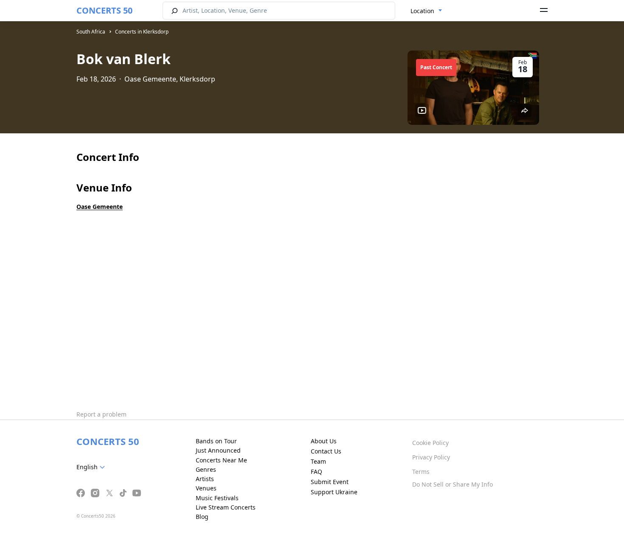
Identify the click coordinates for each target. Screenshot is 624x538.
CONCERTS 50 (104, 10)
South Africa (90, 31)
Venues (206, 488)
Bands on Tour (216, 441)
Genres (206, 469)
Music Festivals (217, 498)
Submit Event (330, 482)
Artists (205, 479)
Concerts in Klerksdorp (142, 31)
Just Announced (218, 450)
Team (318, 461)
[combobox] (426, 11)
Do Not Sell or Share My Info (452, 484)
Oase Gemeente (99, 207)
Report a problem (101, 414)
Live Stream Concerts (226, 507)
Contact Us (326, 451)
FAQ (316, 472)
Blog (202, 517)
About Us (324, 441)
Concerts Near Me (221, 460)
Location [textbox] (422, 11)
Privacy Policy (431, 457)
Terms (421, 472)
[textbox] (92, 467)
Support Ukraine (334, 492)
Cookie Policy (430, 443)
